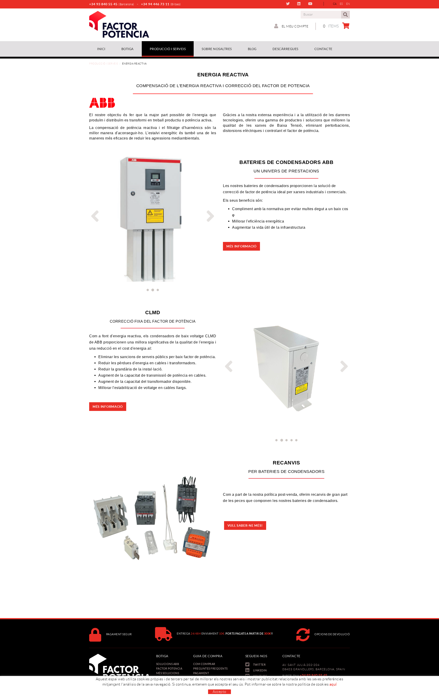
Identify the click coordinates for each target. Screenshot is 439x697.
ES (341, 3)
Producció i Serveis (103, 63)
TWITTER (289, 3)
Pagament (201, 673)
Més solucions (167, 673)
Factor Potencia (169, 668)
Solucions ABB (167, 663)
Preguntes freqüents (210, 668)
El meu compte (294, 26)
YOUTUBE (311, 3)
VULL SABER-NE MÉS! (245, 525)
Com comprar (204, 663)
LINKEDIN (299, 3)
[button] (93, 216)
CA (335, 3)
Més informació (241, 246)
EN (348, 3)
